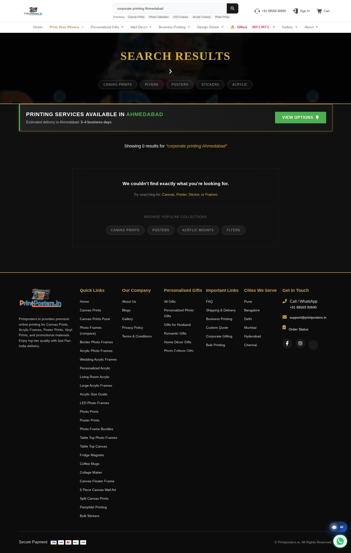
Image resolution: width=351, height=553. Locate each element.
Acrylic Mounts (198, 230)
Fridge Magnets (92, 455)
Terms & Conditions (137, 336)
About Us (129, 301)
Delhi (248, 319)
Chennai (250, 345)
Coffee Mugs (89, 464)
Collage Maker (91, 472)
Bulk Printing (215, 345)
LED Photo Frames (94, 403)
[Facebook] (287, 343)
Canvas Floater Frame (97, 481)
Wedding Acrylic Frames (98, 359)
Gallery (287, 27)
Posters (180, 84)
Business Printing (219, 319)
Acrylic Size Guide (93, 394)
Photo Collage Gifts (178, 351)
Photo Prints (222, 16)
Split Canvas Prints (94, 498)
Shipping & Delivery (221, 310)
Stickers (210, 84)
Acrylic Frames (202, 16)
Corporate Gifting (219, 336)
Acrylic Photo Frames (96, 351)
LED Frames (180, 16)
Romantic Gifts (175, 333)
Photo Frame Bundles (96, 429)
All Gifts (170, 301)
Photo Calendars (159, 16)
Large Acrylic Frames (96, 385)
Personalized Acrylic (95, 368)
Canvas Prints (136, 16)
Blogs (126, 310)
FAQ (209, 301)
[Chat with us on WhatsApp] (340, 541)
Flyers (151, 84)
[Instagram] (300, 343)
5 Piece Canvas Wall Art (98, 490)
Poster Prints (89, 420)
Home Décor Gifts (177, 342)
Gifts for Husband (177, 325)
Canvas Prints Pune (95, 319)
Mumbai (250, 327)
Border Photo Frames (96, 342)
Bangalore (252, 310)
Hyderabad (252, 336)
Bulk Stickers (89, 516)
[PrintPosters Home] (33, 11)
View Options (298, 117)
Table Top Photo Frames (98, 438)
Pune (248, 301)
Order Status (298, 329)
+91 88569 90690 (303, 307)
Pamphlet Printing (93, 507)
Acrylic (240, 84)
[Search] (232, 8)
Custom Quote (217, 327)
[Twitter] (313, 345)
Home (160, 71)
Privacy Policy (132, 327)
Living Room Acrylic (95, 377)
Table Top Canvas (93, 446)
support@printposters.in (308, 317)
